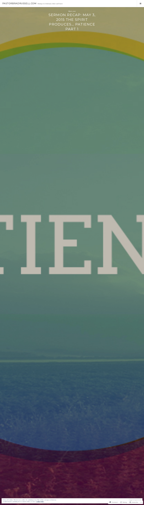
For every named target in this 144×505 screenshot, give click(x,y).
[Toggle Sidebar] (140, 3)
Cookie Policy (40, 501)
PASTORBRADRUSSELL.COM (19, 3)
